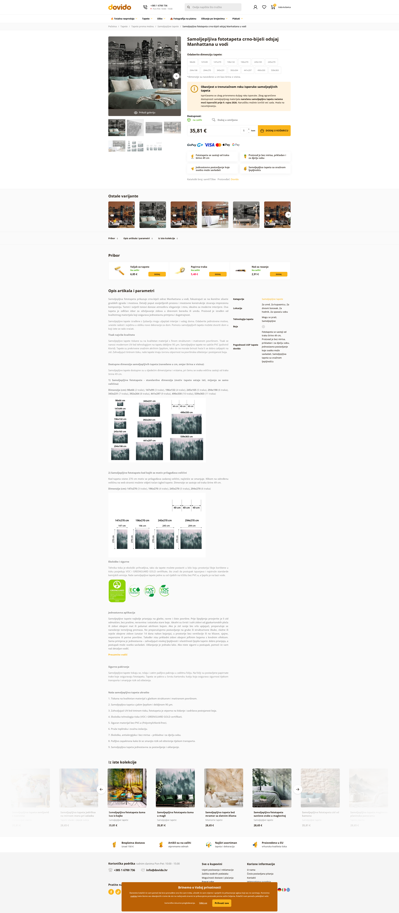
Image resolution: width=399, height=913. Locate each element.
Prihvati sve (222, 903)
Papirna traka (199, 266)
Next (176, 76)
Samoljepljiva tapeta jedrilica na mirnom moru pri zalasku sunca (78, 816)
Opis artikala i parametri (136, 238)
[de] (280, 889)
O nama (251, 869)
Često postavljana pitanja (260, 873)
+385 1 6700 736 (124, 870)
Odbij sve (203, 903)
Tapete (124, 26)
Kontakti (251, 877)
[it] (284, 889)
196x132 (231, 62)
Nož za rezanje (260, 266)
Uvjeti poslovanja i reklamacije (218, 869)
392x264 (234, 70)
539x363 (275, 70)
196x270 (244, 62)
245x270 (271, 62)
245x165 (258, 62)
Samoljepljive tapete (168, 26)
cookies (133, 896)
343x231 (220, 70)
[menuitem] (124, 18)
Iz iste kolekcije (166, 238)
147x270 (217, 62)
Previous (101, 789)
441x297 (248, 70)
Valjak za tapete (139, 266)
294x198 (193, 70)
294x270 (207, 70)
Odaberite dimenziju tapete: (205, 54)
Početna (112, 26)
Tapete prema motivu (142, 26)
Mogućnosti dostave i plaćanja (217, 877)
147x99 (204, 62)
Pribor (111, 238)
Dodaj (157, 274)
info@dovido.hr (156, 870)
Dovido (235, 179)
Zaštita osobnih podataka (215, 873)
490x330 (261, 70)
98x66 (192, 62)
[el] (288, 889)
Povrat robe (208, 881)
